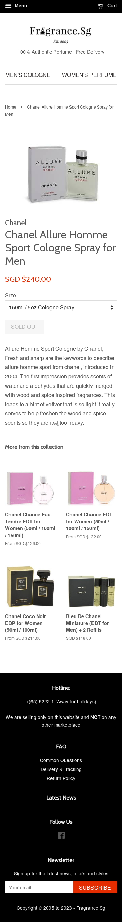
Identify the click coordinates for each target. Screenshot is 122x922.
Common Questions (61, 760)
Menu (20, 5)
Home (10, 107)
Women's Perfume (89, 75)
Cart (111, 5)
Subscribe (95, 887)
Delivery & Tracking (61, 768)
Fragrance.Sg (90, 907)
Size (10, 295)
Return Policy (61, 778)
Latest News (61, 797)
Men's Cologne (27, 75)
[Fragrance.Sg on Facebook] (61, 836)
